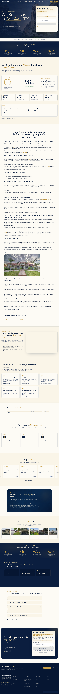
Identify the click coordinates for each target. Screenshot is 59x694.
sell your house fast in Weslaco (37, 411)
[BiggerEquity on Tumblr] (9, 685)
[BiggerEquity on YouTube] (3, 685)
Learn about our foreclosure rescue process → (12, 583)
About (15, 1)
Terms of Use (49, 27)
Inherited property (27, 686)
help (49, 166)
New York (37, 683)
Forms (48, 679)
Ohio (36, 686)
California (37, 680)
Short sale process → (18, 619)
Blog (45, 1)
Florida (37, 677)
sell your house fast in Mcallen (17, 411)
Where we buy (30, 1)
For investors (15, 682)
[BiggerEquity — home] (5, 1)
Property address (40, 18)
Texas (16, 312)
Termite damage (26, 683)
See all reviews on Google (29, 480)
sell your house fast (45, 199)
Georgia (37, 682)
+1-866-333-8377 (54, 1)
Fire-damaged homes (27, 679)
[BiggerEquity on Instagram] (5, 685)
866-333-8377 (31, 145)
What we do (14, 677)
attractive (25, 152)
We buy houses (24, 1)
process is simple (9, 188)
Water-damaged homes (27, 680)
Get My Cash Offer (45, 24)
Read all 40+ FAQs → (10, 619)
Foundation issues (27, 682)
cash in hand (49, 145)
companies (24, 150)
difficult (29, 159)
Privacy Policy (44, 27)
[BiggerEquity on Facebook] (2, 685)
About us (14, 676)
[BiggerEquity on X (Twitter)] (7, 685)
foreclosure (37, 223)
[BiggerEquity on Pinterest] (10, 685)
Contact (14, 683)
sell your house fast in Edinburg (27, 411)
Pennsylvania (38, 687)
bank (41, 223)
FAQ (43, 1)
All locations (38, 676)
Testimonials (39, 1)
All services (26, 677)
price (14, 147)
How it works (19, 1)
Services (35, 1)
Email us (55, 667)
